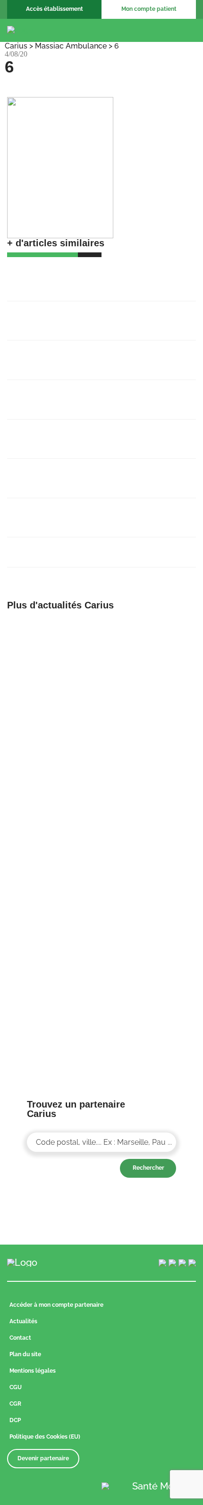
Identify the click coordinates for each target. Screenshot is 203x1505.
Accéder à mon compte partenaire (56, 1305)
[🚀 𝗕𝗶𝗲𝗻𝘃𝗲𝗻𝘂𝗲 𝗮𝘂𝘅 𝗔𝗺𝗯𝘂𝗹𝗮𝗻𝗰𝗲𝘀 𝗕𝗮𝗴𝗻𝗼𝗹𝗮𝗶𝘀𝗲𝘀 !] (50, 628)
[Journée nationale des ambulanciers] (152, 957)
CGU (15, 1387)
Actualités (23, 1321)
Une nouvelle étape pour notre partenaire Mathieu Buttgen (93, 394)
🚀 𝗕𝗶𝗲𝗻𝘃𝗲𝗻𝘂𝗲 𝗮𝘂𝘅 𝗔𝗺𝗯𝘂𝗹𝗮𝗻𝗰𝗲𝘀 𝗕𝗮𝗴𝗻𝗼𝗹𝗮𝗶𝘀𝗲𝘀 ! (87, 276)
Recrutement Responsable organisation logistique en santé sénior (89, 354)
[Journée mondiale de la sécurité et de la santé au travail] (152, 881)
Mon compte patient (149, 9)
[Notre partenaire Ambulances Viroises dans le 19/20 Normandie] (152, 797)
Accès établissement (54, 9)
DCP (15, 1420)
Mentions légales (32, 1370)
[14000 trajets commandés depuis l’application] (50, 881)
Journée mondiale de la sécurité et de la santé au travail (91, 512)
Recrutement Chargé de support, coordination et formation (76, 315)
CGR (15, 1403)
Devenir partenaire (43, 1458)
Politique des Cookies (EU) (44, 1436)
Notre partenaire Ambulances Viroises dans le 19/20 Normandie (97, 434)
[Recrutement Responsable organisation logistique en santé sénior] (50, 712)
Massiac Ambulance (71, 45)
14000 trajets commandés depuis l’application (76, 473)
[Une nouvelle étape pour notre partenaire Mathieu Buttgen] (152, 712)
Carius (16, 45)
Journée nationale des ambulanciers (82, 547)
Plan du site (25, 1354)
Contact (20, 1338)
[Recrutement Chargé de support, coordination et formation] (152, 628)
